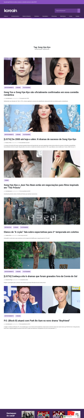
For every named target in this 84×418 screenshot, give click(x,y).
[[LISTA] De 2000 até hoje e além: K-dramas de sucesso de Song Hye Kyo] (42, 118)
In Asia (70, 16)
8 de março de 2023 (22, 235)
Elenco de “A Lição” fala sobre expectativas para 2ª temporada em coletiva (41, 232)
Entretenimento (9, 87)
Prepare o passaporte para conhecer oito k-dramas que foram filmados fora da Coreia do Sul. (25, 282)
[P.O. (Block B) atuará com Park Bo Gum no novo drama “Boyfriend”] (42, 299)
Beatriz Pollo (8, 142)
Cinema (7, 180)
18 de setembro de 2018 (24, 324)
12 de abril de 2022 (23, 279)
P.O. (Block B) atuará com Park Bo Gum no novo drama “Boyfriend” (37, 320)
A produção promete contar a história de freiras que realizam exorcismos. (20, 194)
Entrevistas (54, 16)
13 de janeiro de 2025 (24, 98)
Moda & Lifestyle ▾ (27, 16)
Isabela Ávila (8, 235)
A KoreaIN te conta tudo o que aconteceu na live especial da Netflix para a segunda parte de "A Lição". (27, 238)
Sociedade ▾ (45, 16)
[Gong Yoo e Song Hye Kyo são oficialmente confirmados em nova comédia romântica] (42, 71)
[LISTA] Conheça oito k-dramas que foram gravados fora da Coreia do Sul (40, 276)
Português (69, 416)
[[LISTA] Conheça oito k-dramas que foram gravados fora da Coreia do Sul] (42, 255)
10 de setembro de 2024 (23, 142)
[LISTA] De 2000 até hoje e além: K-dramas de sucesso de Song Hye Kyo (40, 139)
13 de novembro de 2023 (24, 191)
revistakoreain (8, 98)
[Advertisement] (42, 30)
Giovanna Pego (8, 279)
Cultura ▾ (6, 16)
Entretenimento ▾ (15, 16)
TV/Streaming (26, 87)
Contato (77, 16)
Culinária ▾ (36, 16)
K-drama (18, 87)
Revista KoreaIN (10, 10)
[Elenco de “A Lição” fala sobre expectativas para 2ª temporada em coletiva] (42, 211)
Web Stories (63, 16)
